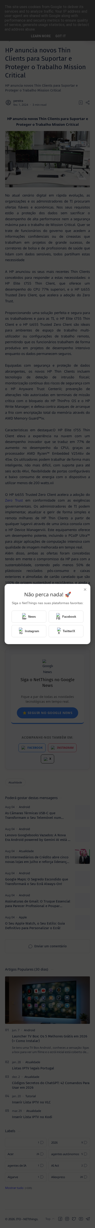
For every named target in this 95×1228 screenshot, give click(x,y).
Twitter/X (69, 631)
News (32, 616)
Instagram (32, 631)
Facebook (69, 616)
